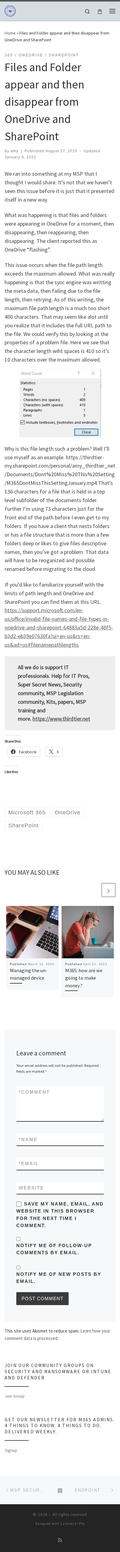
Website (31, 1187)
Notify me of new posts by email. (58, 1277)
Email (29, 1163)
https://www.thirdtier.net (61, 718)
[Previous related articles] (94, 890)
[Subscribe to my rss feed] (60, 1540)
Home (10, 33)
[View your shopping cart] (100, 11)
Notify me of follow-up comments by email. (54, 1249)
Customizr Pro (72, 1523)
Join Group (15, 1396)
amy (14, 151)
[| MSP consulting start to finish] (10, 10)
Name (28, 1139)
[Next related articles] (108, 890)
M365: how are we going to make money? (83, 978)
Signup (11, 1450)
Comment (34, 1092)
